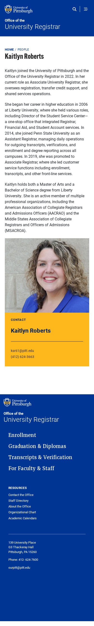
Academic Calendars (22, 518)
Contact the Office (21, 495)
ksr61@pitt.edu (22, 350)
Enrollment (22, 435)
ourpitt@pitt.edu (19, 567)
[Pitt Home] (47, 11)
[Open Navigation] (85, 9)
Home (9, 49)
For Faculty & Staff (31, 468)
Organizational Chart (22, 512)
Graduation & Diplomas (37, 446)
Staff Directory (18, 501)
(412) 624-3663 (22, 356)
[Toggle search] (75, 9)
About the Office (19, 506)
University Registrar (32, 24)
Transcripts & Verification (40, 457)
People (23, 49)
